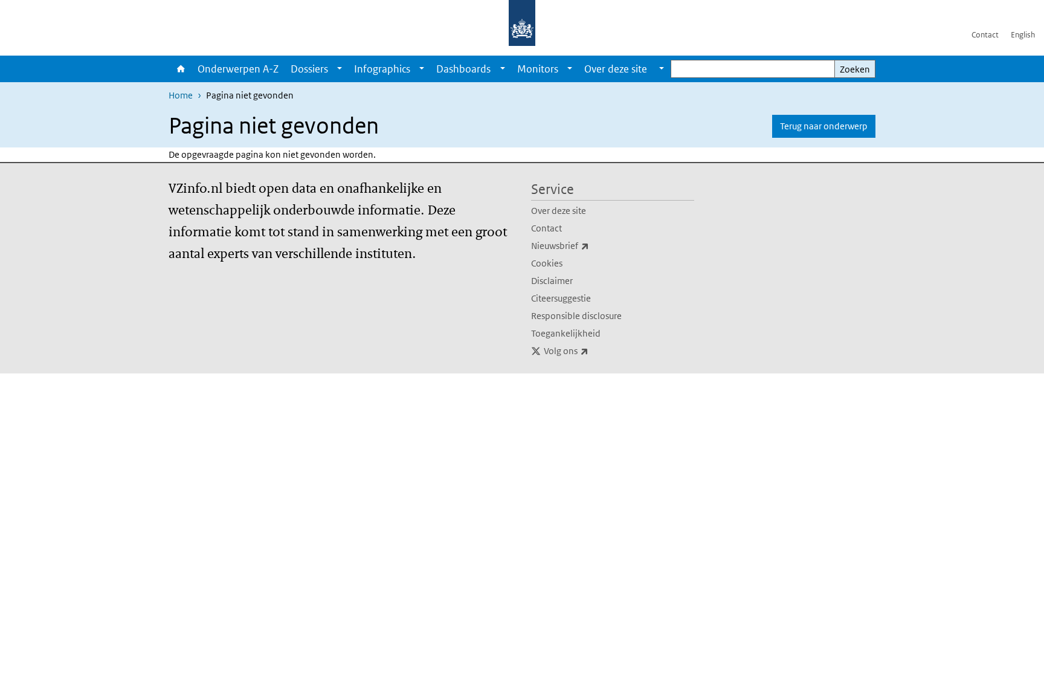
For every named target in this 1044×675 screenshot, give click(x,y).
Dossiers (309, 69)
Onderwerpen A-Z (238, 69)
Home (180, 69)
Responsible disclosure (576, 315)
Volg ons (593, 350)
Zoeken (855, 69)
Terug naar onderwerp (824, 126)
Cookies (546, 263)
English (1023, 35)
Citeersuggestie (561, 298)
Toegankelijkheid (566, 333)
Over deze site (558, 210)
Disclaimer (552, 280)
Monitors (537, 69)
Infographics (382, 69)
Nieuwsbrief (586, 245)
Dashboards (463, 69)
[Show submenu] (339, 69)
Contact (985, 35)
